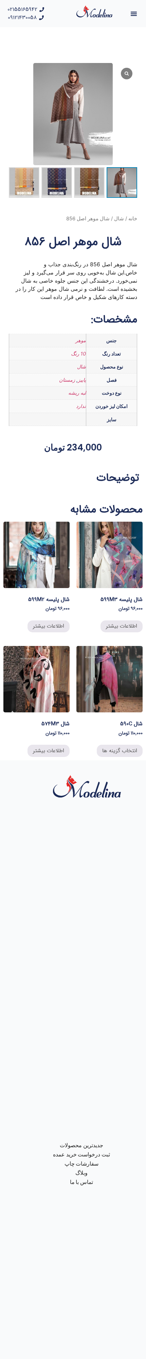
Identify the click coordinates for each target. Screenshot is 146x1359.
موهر (80, 340)
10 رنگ (78, 354)
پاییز (82, 380)
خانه (132, 219)
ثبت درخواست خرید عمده (81, 1154)
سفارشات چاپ (82, 1164)
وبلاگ (81, 1173)
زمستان (67, 380)
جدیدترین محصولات (81, 1145)
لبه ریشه (77, 393)
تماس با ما (81, 1182)
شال (119, 219)
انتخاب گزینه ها (119, 750)
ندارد (81, 406)
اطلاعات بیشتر (121, 626)
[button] (134, 14)
